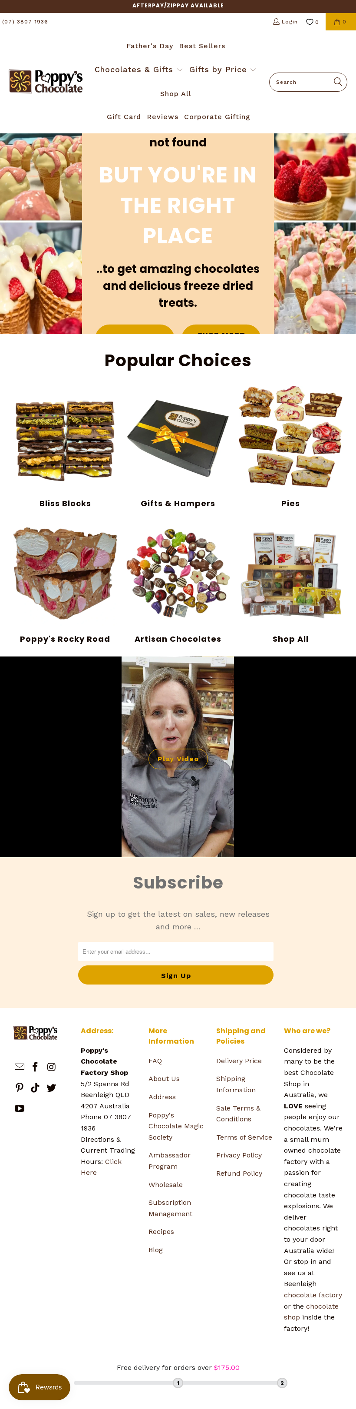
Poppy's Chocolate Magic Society (176, 1126)
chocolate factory (313, 1295)
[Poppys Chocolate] (45, 82)
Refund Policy (239, 1173)
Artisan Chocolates (178, 582)
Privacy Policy (239, 1155)
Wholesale (165, 1184)
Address (162, 1097)
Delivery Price (239, 1061)
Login (290, 22)
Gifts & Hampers (178, 447)
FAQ (155, 1061)
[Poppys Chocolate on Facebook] (35, 1067)
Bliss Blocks (65, 447)
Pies (291, 447)
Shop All (291, 582)
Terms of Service (244, 1137)
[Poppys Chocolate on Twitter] (51, 1088)
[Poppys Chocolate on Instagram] (51, 1067)
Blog (155, 1250)
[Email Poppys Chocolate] (19, 1067)
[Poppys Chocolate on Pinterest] (19, 1088)
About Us (164, 1078)
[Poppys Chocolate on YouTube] (19, 1109)
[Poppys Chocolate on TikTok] (35, 1088)
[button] (139, 70)
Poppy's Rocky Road (65, 582)
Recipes (161, 1231)
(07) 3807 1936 (25, 22)
